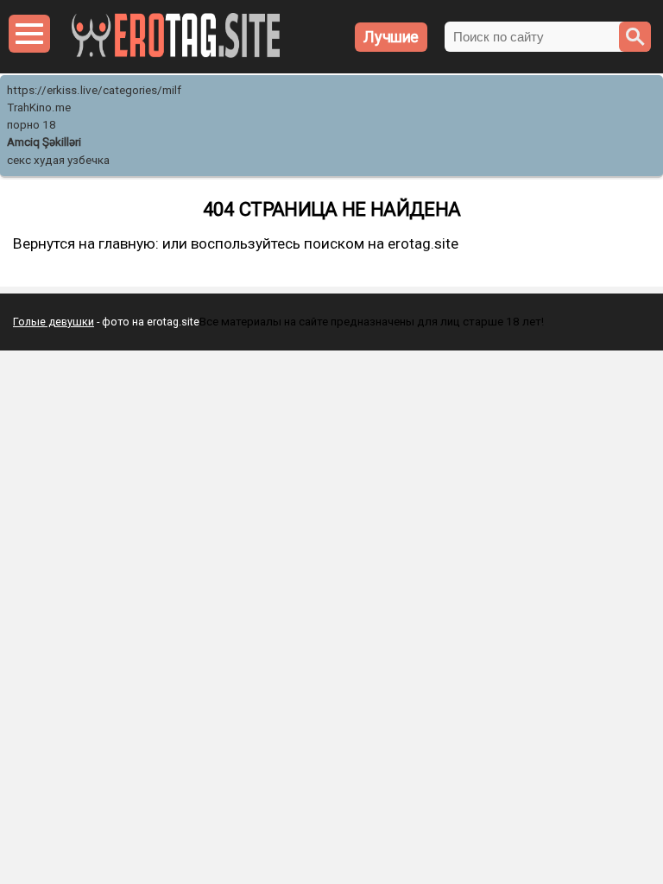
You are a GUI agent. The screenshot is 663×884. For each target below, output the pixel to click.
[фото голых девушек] (176, 53)
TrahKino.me (39, 107)
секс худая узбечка (58, 160)
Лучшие (391, 37)
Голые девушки (53, 321)
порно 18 (31, 124)
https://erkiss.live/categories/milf (94, 90)
